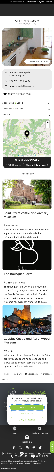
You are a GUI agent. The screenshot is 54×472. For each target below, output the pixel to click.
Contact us (11, 453)
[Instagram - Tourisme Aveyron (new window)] (27, 447)
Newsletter (52, 447)
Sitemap (13, 468)
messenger (33, 374)
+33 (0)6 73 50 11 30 (19, 81)
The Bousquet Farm (18, 274)
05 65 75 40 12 (21, 456)
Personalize (27, 413)
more (4, 379)
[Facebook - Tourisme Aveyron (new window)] (14, 447)
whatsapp (47, 453)
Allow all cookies (27, 407)
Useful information (40, 433)
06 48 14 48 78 (42, 456)
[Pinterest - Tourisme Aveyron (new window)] (34, 447)
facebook (47, 374)
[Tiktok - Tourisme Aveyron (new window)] (40, 447)
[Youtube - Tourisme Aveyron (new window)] (20, 447)
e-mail (19, 374)
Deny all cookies (27, 419)
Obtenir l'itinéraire (36, 165)
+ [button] (47, 122)
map (14, 433)
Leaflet (20, 156)
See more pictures (39, 61)
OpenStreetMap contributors (40, 156)
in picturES (27, 442)
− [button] (47, 126)
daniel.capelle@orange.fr (21, 86)
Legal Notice (5, 468)
